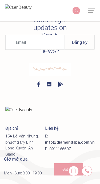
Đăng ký (79, 42)
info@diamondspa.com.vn (70, 142)
